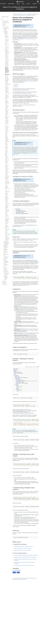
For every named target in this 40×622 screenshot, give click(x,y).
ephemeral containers (18, 322)
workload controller (18, 35)
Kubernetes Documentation (18, 14)
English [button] (1, 19)
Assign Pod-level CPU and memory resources (22, 550)
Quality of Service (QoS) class (30, 306)
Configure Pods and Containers (33, 14)
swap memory (24, 333)
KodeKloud (16, 86)
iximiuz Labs (16, 84)
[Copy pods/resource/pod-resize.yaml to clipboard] (38, 366)
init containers (30, 321)
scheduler (21, 67)
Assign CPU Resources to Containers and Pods (22, 548)
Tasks (25, 14)
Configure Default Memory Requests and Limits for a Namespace (26, 555)
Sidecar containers (32, 322)
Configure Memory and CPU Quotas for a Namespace (24, 565)
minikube (27, 80)
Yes (14, 572)
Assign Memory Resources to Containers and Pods (23, 546)
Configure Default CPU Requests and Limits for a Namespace (25, 557)
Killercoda (16, 85)
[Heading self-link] (24, 74)
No (18, 572)
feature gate (27, 91)
